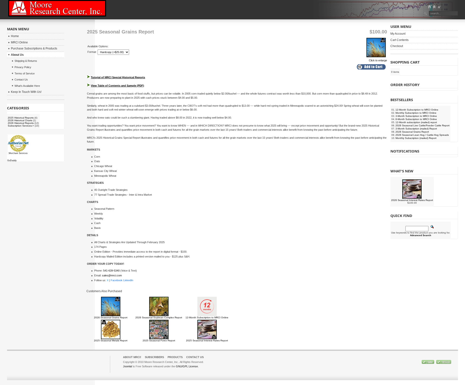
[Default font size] (434, 6)
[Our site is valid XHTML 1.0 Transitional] (443, 362)
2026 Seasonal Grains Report (110, 317)
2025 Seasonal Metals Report (110, 340)
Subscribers (154, 357)
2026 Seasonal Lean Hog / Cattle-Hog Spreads (422, 135)
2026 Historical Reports (21, 123)
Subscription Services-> (21, 125)
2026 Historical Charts (20, 120)
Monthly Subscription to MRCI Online (415, 113)
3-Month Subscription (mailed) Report (416, 128)
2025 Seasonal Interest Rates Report (207, 340)
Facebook (117, 280)
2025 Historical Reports (21, 117)
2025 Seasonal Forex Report (159, 340)
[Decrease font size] (439, 6)
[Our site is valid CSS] (428, 362)
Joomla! (127, 366)
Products (175, 357)
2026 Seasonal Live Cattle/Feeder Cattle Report (422, 125)
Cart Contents (399, 40)
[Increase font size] (430, 6)
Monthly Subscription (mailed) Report (415, 138)
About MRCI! (132, 357)
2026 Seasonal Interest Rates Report (412, 200)
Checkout (396, 46)
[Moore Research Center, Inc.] (57, 8)
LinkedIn (128, 280)
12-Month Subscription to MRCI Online (207, 317)
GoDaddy (12, 160)
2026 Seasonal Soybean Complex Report (158, 317)
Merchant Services (18, 153)
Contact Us (195, 357)
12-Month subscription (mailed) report (416, 122)
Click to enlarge (378, 60)
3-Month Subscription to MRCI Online (416, 116)
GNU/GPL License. (187, 366)
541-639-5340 (111, 270)
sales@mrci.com (112, 275)
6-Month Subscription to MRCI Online (416, 119)
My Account (397, 33)
